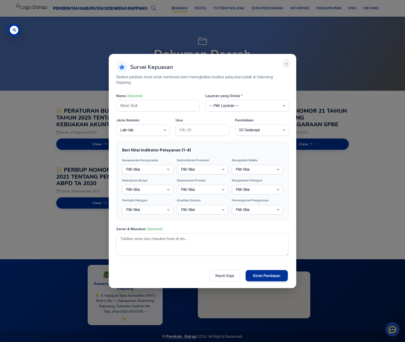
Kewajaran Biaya (134, 180)
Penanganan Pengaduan (250, 200)
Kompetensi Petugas (247, 180)
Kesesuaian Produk (191, 180)
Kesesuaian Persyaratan (140, 160)
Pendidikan (244, 120)
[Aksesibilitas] (14, 30)
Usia (179, 120)
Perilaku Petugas (134, 200)
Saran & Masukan (139, 229)
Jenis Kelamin (127, 120)
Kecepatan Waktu (245, 160)
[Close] (286, 64)
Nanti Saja (224, 275)
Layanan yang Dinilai (224, 96)
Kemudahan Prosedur (193, 160)
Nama (129, 96)
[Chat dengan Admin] (392, 329)
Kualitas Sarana (189, 200)
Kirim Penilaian (266, 275)
